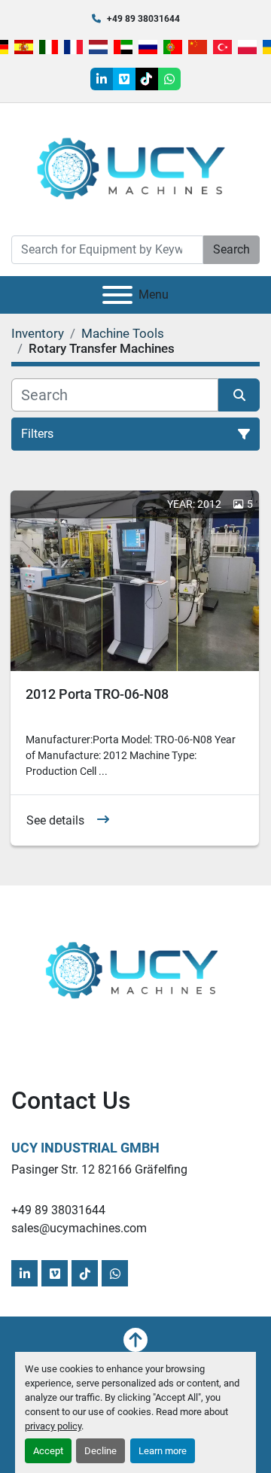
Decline (100, 1450)
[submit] (239, 395)
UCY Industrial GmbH (85, 1148)
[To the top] (135, 1340)
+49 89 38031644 (143, 19)
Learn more (163, 1450)
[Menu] (117, 295)
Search (231, 249)
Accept (48, 1450)
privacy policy (53, 1426)
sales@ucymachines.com (79, 1228)
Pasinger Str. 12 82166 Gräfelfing (99, 1169)
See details (55, 820)
